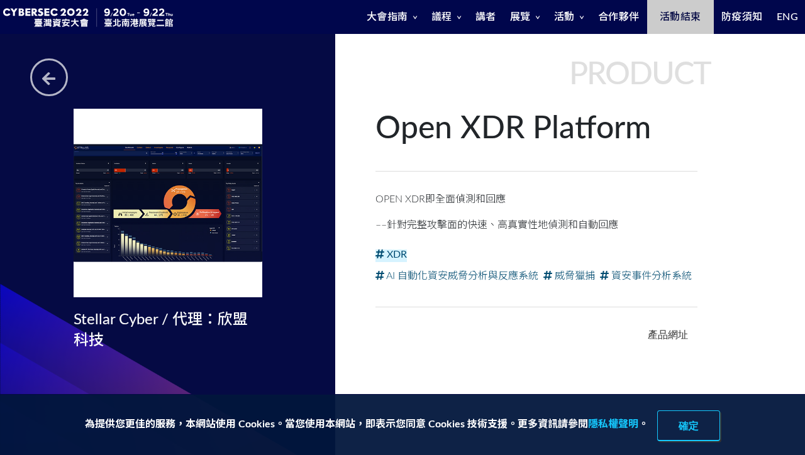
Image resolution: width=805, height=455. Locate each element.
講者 (485, 17)
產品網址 (668, 334)
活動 (564, 17)
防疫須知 (742, 17)
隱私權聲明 (613, 424)
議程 (441, 17)
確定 (689, 425)
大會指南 (387, 17)
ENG (788, 17)
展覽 (520, 17)
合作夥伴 (619, 17)
